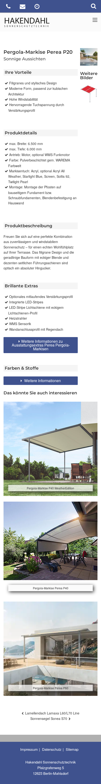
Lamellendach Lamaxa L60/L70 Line (52, 713)
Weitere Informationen (42, 380)
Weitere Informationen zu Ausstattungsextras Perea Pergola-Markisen (41, 344)
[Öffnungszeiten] (37, 7)
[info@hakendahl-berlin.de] (23, 7)
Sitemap (72, 749)
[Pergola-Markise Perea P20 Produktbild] (89, 94)
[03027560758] (9, 7)
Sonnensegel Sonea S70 (48, 718)
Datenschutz (52, 749)
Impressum (29, 749)
